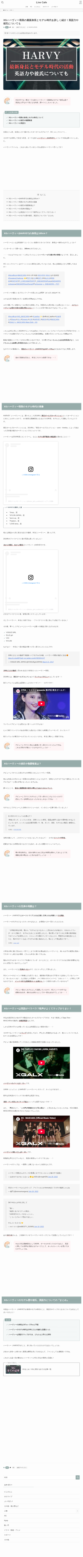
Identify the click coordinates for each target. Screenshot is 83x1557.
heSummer (39, 284)
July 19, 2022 (39, 1226)
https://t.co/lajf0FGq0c (16, 658)
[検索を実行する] (78, 1477)
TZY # (29, 278)
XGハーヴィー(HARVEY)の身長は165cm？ (24, 198)
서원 (31, 319)
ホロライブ (8, 1496)
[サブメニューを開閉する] (77, 1511)
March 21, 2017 (48, 662)
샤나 (19, 319)
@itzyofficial (12, 275)
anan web (16, 943)
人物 (5, 1511)
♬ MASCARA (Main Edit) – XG (26, 322)
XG (7, 27)
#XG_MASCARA (23, 316)
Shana (13, 319)
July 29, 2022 (53, 1177)
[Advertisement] (41, 169)
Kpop (6, 1520)
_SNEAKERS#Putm (43, 281)
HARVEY (37, 319)
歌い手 (6, 1525)
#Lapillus (36, 316)
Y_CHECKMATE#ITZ (27, 281)
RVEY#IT (14, 281)
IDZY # (40, 278)
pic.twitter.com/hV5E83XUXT (34, 658)
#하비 (48, 275)
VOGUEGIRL (17, 829)
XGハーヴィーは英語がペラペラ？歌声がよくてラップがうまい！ (32, 212)
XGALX (12, 322)
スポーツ (7, 1535)
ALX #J (47, 278)
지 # (34, 278)
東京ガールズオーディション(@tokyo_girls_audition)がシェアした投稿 (30, 501)
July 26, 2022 (33, 1191)
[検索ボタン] (2, 2)
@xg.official (12, 316)
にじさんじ (8, 1492)
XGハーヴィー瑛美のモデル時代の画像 (23, 202)
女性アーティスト (20, 27)
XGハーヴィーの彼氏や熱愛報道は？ (22, 205)
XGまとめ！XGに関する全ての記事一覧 (36, 1369)
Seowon (25, 319)
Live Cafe (41, 2)
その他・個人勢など (11, 1506)
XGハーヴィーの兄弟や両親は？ (20, 209)
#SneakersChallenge (15, 278)
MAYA (44, 319)
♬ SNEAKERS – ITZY (51, 284)
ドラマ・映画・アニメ (12, 1530)
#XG (39, 275)
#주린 (43, 275)
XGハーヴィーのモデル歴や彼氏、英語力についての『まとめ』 (32, 215)
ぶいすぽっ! (8, 1501)
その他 (6, 1540)
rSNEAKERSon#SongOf (25, 284)
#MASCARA (21, 275)
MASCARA (55, 319)
